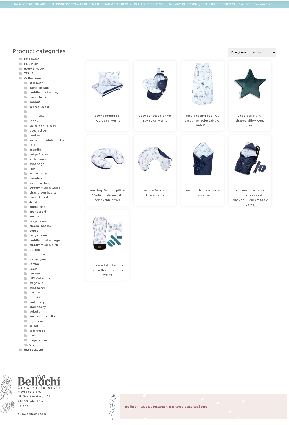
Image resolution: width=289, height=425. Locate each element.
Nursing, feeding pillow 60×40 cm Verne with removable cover (107, 195)
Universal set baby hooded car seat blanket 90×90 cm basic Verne (250, 195)
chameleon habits (42, 192)
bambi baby (37, 97)
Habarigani (37, 259)
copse (34, 230)
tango (34, 111)
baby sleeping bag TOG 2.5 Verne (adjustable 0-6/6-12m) (203, 121)
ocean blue (37, 130)
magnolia (36, 283)
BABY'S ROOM (34, 68)
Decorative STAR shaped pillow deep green (250, 121)
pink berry (37, 302)
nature (34, 292)
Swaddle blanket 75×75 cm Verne (203, 193)
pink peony (37, 307)
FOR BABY (31, 59)
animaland (37, 206)
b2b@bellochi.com (32, 414)
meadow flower (41, 183)
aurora (34, 216)
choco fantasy (40, 225)
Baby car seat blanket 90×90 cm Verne (155, 118)
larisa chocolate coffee (47, 140)
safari (33, 326)
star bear (36, 83)
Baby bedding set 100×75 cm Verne (107, 118)
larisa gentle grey (42, 126)
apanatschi (37, 211)
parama (35, 102)
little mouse (38, 159)
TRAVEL (29, 73)
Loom (33, 268)
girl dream (37, 254)
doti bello (36, 116)
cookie (34, 135)
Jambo (34, 264)
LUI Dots (35, 273)
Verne (34, 345)
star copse (37, 330)
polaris (34, 311)
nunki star (37, 297)
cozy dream (38, 235)
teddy (34, 121)
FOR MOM (31, 63)
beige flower (38, 154)
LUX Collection (40, 278)
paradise (36, 178)
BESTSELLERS (34, 349)
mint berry (37, 288)
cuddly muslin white (44, 187)
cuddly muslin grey (44, 92)
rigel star (36, 321)
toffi (33, 145)
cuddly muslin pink (43, 245)
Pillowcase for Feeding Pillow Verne (155, 193)
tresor (34, 335)
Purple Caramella (42, 316)
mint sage (36, 164)
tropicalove (38, 340)
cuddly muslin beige (44, 240)
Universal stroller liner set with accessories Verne (107, 270)
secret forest (39, 106)
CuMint (34, 249)
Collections (33, 78)
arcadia (35, 149)
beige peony (38, 221)
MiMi (33, 168)
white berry (38, 173)
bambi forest (39, 197)
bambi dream (39, 87)
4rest (33, 202)
